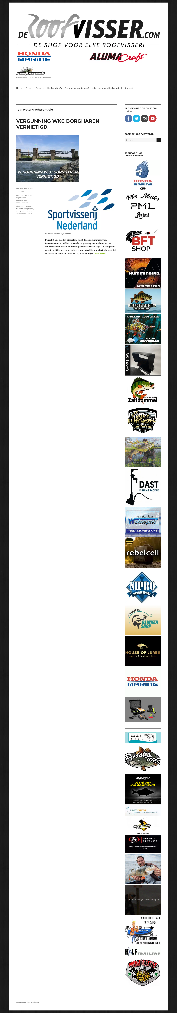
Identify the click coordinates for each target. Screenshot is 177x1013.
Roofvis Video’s (54, 88)
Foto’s (38, 88)
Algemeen (20, 195)
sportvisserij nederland (25, 211)
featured (19, 209)
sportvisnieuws (22, 203)
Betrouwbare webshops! (77, 88)
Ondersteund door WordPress (27, 1002)
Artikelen (29, 195)
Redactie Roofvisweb (24, 188)
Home (19, 88)
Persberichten (21, 200)
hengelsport (28, 209)
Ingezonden (21, 198)
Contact (129, 88)
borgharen (27, 206)
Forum (29, 88)
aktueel (19, 206)
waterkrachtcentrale (24, 214)
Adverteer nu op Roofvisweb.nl (107, 88)
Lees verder (100, 253)
